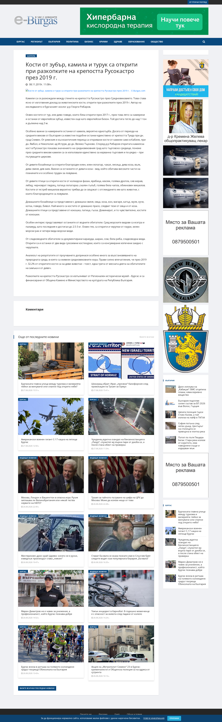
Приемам (174, 718)
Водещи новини (98, 344)
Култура (31, 56)
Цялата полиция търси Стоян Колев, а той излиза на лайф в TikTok (191, 414)
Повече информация (153, 718)
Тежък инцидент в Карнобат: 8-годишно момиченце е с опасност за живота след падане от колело (120, 612)
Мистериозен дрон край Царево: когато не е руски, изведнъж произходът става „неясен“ (49, 557)
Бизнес (89, 41)
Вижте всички (147, 336)
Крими (103, 41)
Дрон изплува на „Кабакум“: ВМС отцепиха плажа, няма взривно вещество (192, 390)
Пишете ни (86, 714)
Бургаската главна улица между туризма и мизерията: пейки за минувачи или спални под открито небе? (51, 385)
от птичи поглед (198, 2)
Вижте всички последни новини (37, 688)
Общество (157, 41)
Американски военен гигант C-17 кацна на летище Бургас (49, 441)
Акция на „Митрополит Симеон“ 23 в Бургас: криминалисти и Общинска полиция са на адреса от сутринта (120, 669)
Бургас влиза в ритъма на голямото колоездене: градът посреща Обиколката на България (47, 668)
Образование (136, 41)
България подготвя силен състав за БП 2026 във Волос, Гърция (191, 403)
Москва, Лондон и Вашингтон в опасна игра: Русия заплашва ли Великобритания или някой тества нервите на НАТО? (49, 500)
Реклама (103, 714)
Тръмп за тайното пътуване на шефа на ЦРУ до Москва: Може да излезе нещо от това (117, 499)
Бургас (21, 41)
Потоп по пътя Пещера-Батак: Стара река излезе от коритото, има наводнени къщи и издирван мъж (191, 443)
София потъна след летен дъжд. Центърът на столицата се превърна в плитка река (191, 427)
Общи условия (134, 714)
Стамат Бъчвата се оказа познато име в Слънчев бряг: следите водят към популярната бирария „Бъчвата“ (121, 557)
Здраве (118, 41)
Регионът (36, 41)
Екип (117, 714)
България (54, 41)
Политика (72, 41)
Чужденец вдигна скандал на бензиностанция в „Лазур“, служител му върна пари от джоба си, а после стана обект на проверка (118, 442)
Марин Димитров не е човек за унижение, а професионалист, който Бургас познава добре (46, 612)
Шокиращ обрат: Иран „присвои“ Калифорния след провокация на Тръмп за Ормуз (119, 385)
